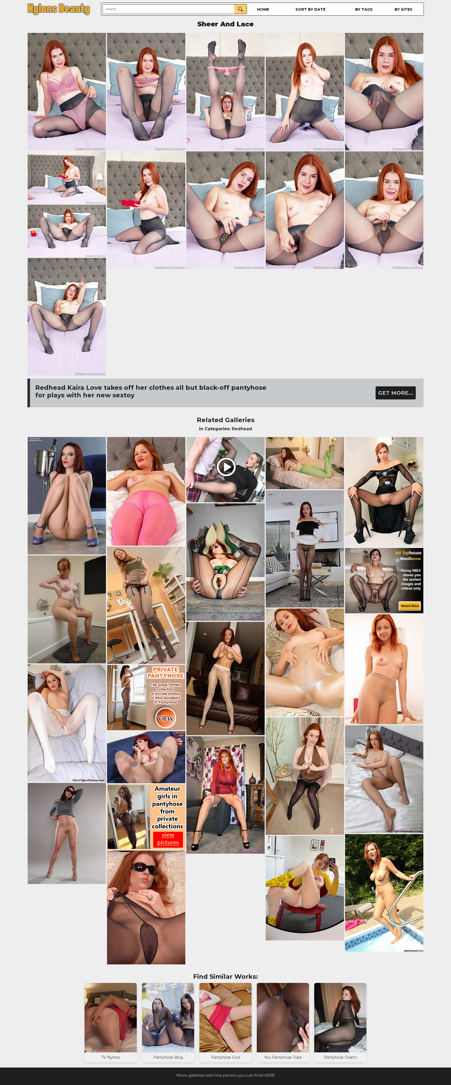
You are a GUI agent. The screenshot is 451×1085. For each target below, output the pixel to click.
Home (263, 9)
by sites (403, 9)
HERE (269, 1075)
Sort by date (310, 9)
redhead (242, 428)
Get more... (395, 393)
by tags (364, 9)
